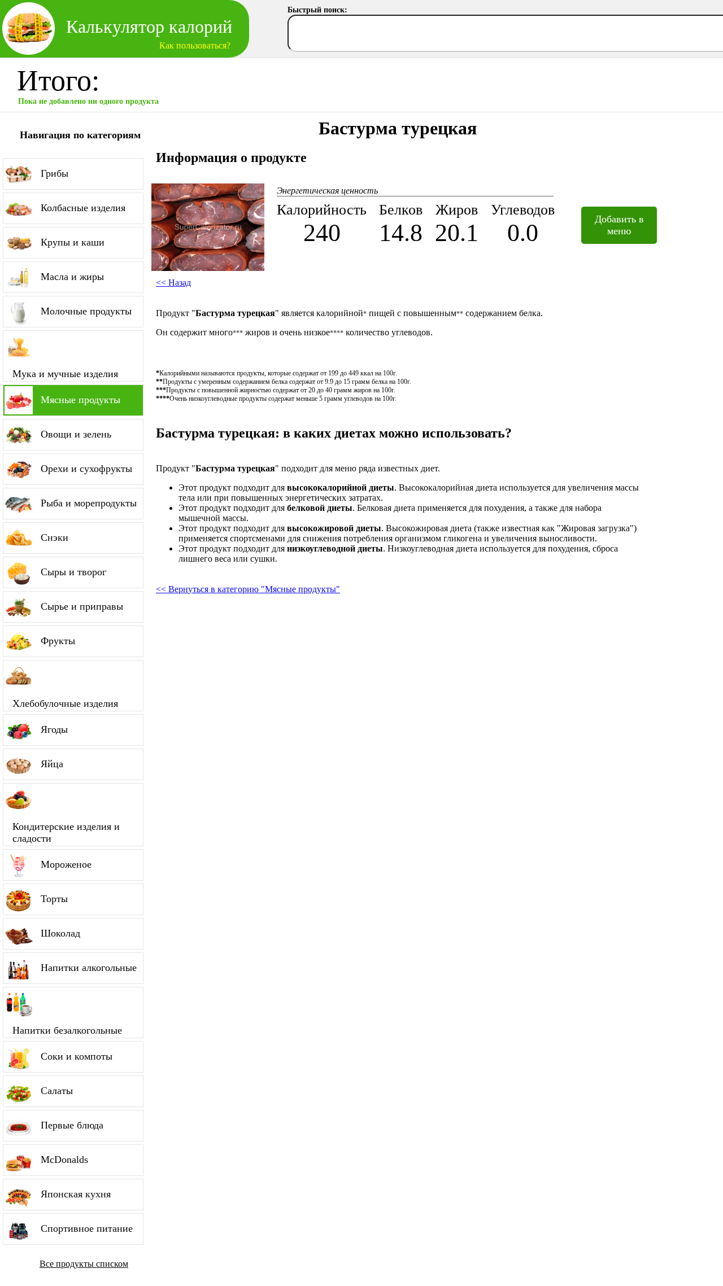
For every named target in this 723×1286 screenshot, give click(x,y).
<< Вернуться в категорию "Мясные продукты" (248, 589)
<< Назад (173, 282)
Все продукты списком (84, 1263)
